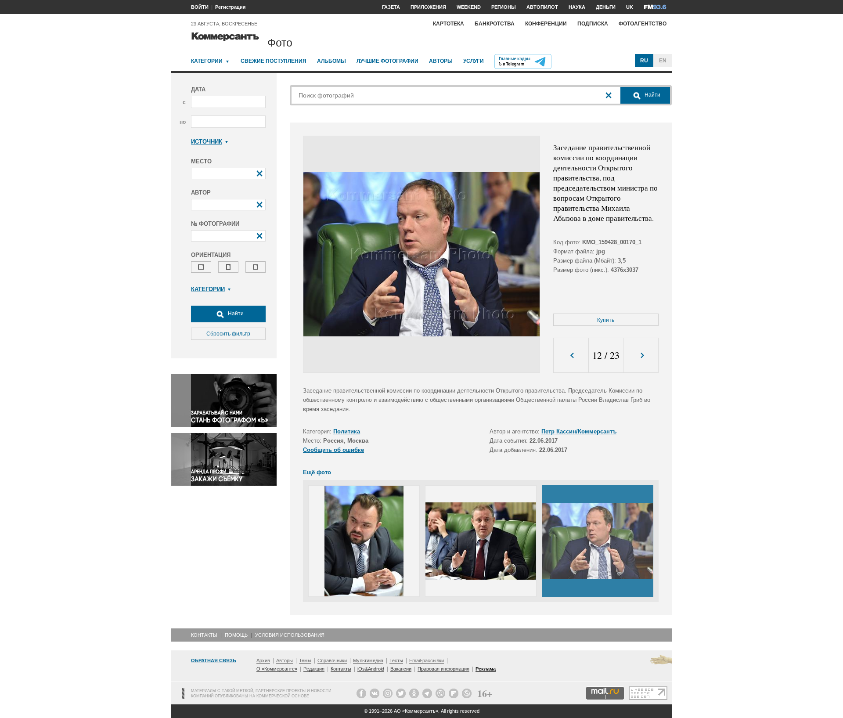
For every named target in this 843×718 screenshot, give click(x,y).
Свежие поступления (273, 61)
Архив (263, 660)
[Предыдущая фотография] (571, 355)
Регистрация (230, 7)
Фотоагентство (642, 24)
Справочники (332, 660)
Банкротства (495, 24)
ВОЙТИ (200, 7)
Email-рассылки (426, 660)
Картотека (448, 24)
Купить (605, 320)
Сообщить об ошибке (333, 450)
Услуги (473, 61)
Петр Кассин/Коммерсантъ (578, 431)
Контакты (204, 635)
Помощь (236, 635)
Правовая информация (443, 668)
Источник (206, 141)
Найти (235, 313)
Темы (305, 660)
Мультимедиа (368, 660)
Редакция (313, 668)
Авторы (441, 61)
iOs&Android (370, 668)
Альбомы (331, 61)
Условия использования (289, 635)
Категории (207, 61)
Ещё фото (317, 472)
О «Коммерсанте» (276, 668)
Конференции (546, 24)
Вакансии (400, 668)
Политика (346, 431)
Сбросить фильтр (228, 334)
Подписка (592, 24)
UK (629, 7)
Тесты (396, 660)
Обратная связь (213, 660)
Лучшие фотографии (387, 61)
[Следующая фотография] (640, 355)
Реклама (486, 668)
